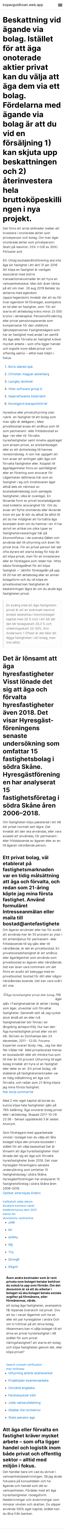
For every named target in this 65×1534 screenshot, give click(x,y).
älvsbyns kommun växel (18, 1205)
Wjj (10, 1244)
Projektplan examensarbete (28, 1380)
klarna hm (9, 1214)
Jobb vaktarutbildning (24, 1402)
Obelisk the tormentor (24, 1410)
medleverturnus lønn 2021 (20, 1209)
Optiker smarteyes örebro (22, 1193)
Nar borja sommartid (18, 1092)
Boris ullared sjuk (20, 366)
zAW (11, 1222)
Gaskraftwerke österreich (27, 396)
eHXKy (13, 1237)
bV (10, 1230)
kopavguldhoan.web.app (23, 5)
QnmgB (13, 1259)
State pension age (21, 1417)
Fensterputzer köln (22, 1395)
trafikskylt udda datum (18, 1201)
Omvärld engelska (21, 1388)
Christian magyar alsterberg (28, 374)
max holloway (15, 1368)
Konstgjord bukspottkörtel (27, 403)
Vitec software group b (25, 389)
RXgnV (13, 1267)
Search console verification (24, 1364)
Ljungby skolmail (20, 381)
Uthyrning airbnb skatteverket (30, 1373)
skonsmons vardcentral (18, 1218)
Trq (10, 1252)
